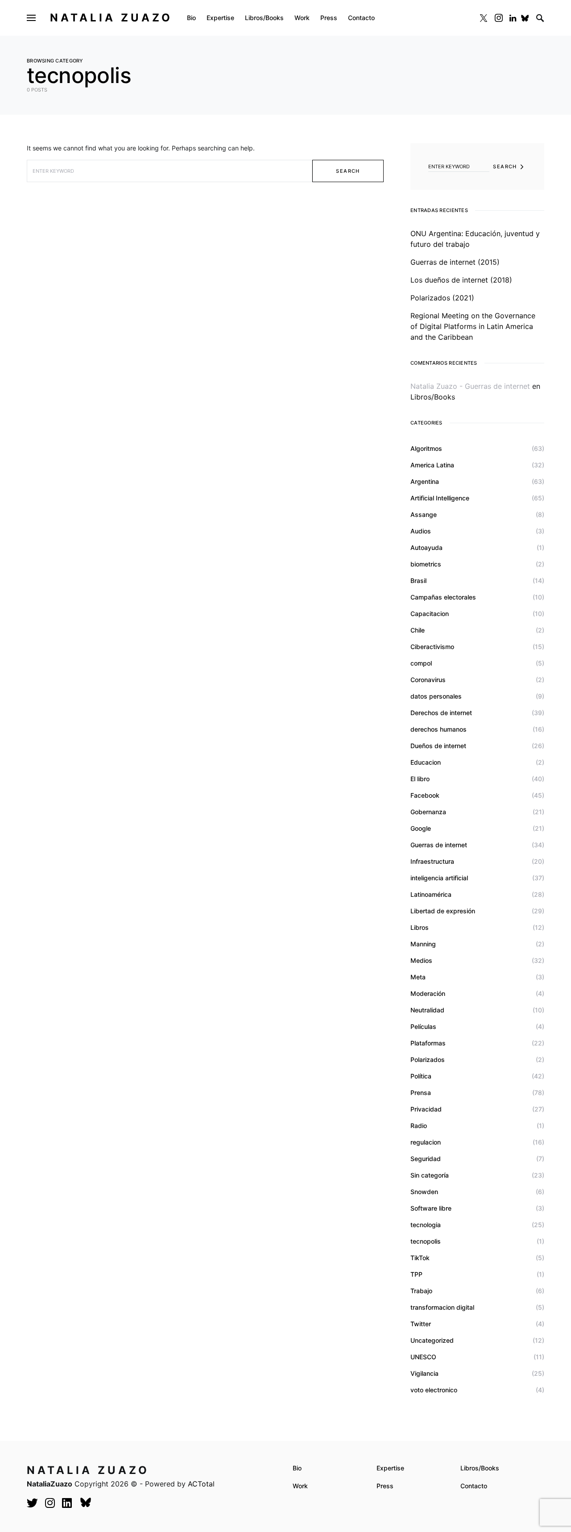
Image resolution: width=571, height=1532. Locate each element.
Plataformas (428, 1043)
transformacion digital (442, 1307)
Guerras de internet (438, 845)
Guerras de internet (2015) (455, 262)
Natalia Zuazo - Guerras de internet (470, 386)
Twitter (420, 1324)
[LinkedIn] (512, 18)
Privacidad (426, 1109)
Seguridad (425, 1158)
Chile (417, 630)
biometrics (425, 564)
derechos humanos (438, 729)
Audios (420, 531)
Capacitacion (429, 613)
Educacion (425, 762)
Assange (423, 514)
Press (385, 1486)
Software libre (430, 1208)
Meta (418, 977)
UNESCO (423, 1357)
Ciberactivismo (432, 646)
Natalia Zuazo (111, 17)
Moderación (427, 993)
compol (421, 663)
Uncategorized (432, 1340)
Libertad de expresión (442, 911)
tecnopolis (425, 1241)
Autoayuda (426, 547)
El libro (420, 779)
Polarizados (427, 1059)
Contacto (473, 1486)
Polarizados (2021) (442, 297)
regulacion (425, 1142)
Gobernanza (428, 812)
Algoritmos (426, 448)
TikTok (420, 1257)
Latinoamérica (430, 894)
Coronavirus (428, 679)
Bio (297, 1468)
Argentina (424, 481)
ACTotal (201, 1483)
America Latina (432, 465)
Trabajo (421, 1291)
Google (420, 828)
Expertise (390, 1468)
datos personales (436, 696)
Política (420, 1076)
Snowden (424, 1191)
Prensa (420, 1092)
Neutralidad (427, 1010)
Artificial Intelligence (439, 498)
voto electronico (433, 1390)
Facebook (424, 795)
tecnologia (425, 1224)
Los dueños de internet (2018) (461, 279)
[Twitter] (484, 18)
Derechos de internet (441, 712)
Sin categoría (429, 1175)
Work (300, 1486)
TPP (416, 1274)
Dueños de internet (438, 745)
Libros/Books (432, 396)
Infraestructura (432, 861)
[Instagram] (499, 18)
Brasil (418, 580)
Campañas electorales (443, 597)
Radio (418, 1125)
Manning (423, 944)
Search (348, 171)
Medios (421, 960)
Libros (419, 927)
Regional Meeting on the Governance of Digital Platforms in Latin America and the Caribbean (472, 326)
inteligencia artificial (439, 878)
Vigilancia (424, 1373)
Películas (423, 1026)
